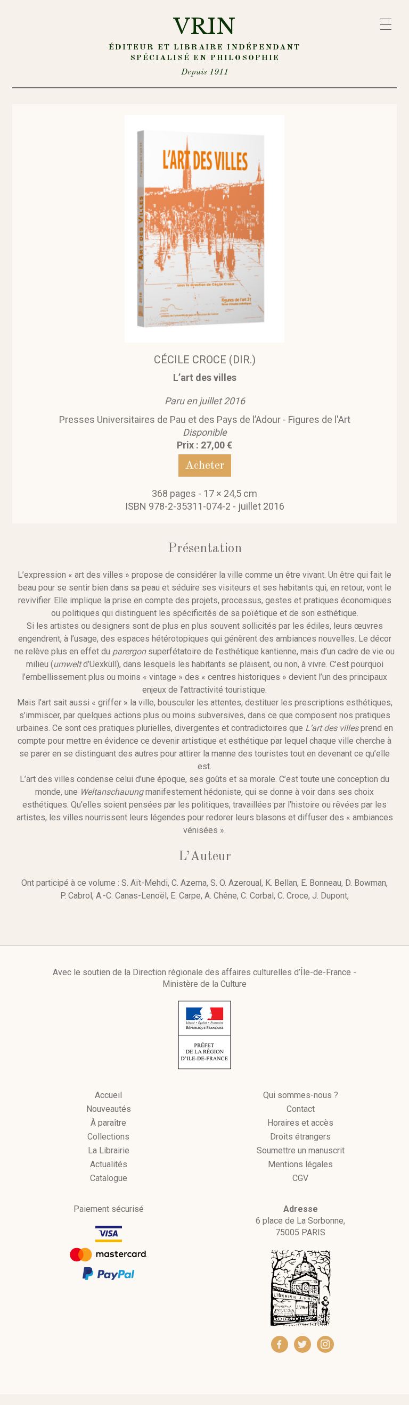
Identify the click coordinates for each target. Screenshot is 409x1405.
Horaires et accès (300, 1123)
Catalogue (108, 1178)
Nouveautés (108, 1109)
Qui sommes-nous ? (300, 1095)
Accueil (108, 1095)
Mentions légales (300, 1164)
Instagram (325, 1344)
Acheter (205, 465)
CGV (300, 1178)
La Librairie (108, 1150)
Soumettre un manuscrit (301, 1150)
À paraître (108, 1123)
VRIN (204, 45)
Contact (301, 1109)
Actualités (108, 1164)
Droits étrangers (300, 1137)
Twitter (302, 1344)
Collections (108, 1137)
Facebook (279, 1344)
